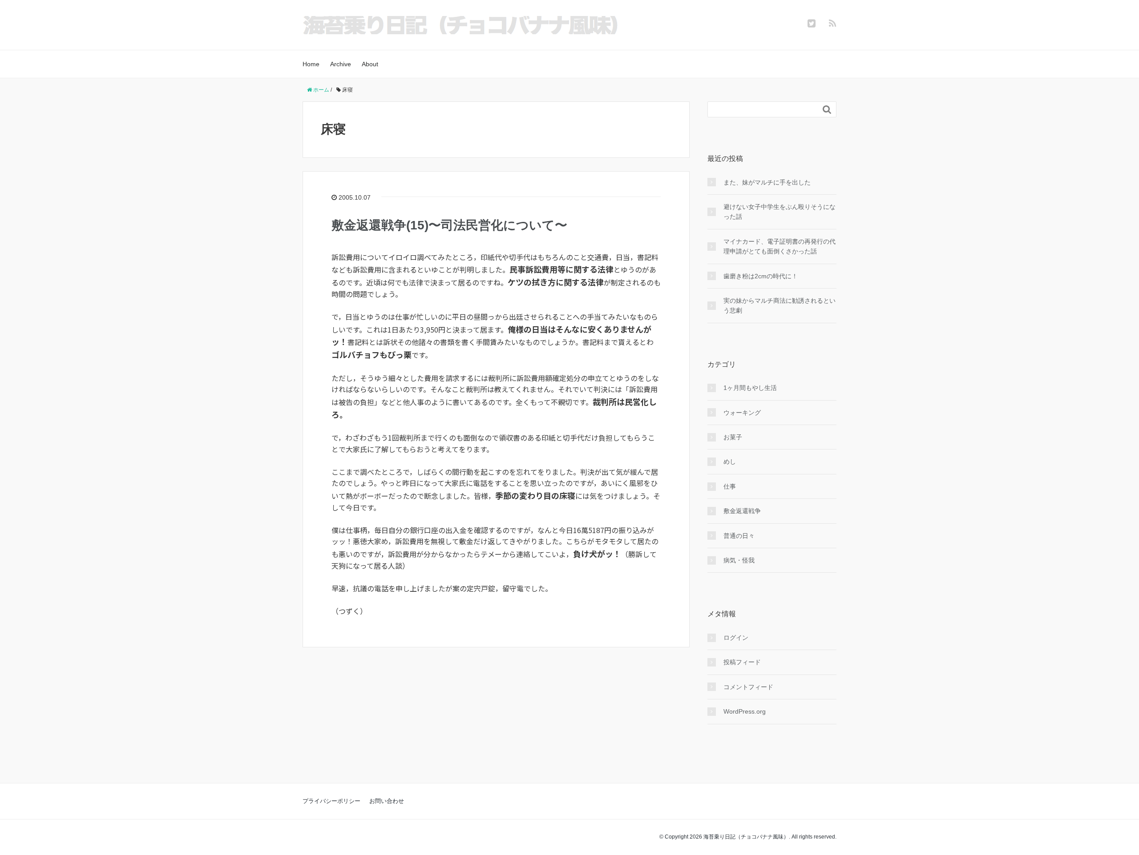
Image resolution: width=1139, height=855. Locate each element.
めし (729, 461)
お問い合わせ (386, 801)
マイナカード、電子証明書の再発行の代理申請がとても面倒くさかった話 (779, 246)
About (370, 64)
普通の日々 (739, 535)
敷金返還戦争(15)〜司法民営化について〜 (449, 225)
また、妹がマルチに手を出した (767, 182)
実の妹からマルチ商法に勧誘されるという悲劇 (779, 305)
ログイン (735, 637)
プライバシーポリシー (331, 801)
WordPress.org (744, 711)
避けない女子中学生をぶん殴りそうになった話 (779, 211)
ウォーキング (742, 412)
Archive (340, 64)
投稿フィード (742, 662)
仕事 (729, 486)
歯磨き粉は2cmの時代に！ (760, 276)
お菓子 (732, 437)
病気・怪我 (739, 560)
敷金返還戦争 (742, 510)
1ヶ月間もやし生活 (750, 387)
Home (311, 64)
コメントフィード (748, 686)
